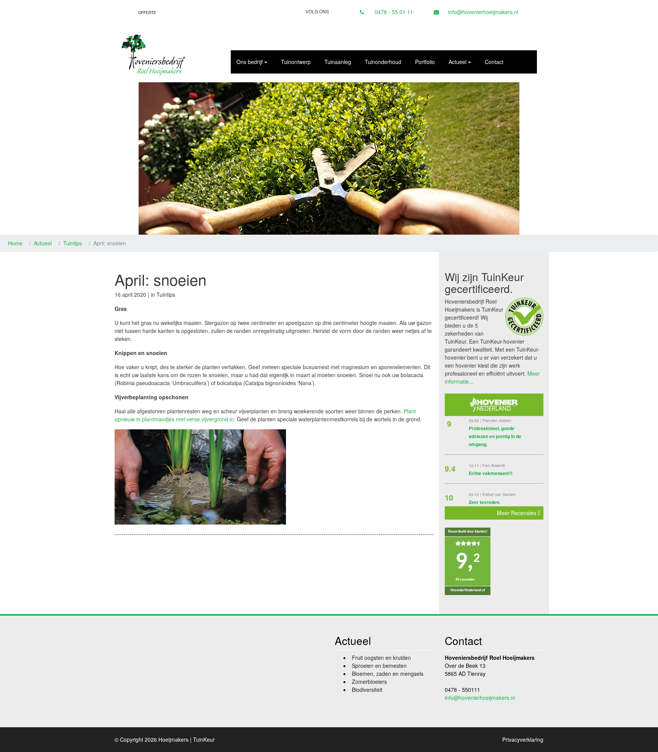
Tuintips (72, 243)
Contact (494, 62)
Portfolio (425, 62)
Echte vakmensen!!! (491, 473)
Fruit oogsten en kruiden (381, 657)
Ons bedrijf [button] (249, 62)
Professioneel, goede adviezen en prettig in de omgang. (495, 436)
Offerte (147, 12)
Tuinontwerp (296, 62)
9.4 (450, 468)
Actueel (43, 243)
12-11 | (475, 465)
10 (449, 497)
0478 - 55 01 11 (394, 12)
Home (15, 243)
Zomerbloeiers (369, 681)
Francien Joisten (496, 420)
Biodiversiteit (367, 689)
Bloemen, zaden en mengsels (387, 673)
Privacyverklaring (522, 739)
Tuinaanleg (337, 62)
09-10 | (475, 494)
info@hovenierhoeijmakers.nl (483, 12)
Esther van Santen (499, 494)
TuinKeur (204, 739)
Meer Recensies (517, 513)
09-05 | (475, 420)
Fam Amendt (493, 465)
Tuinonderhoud (383, 62)
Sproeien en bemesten (379, 665)
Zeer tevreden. (484, 502)
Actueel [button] (457, 62)
